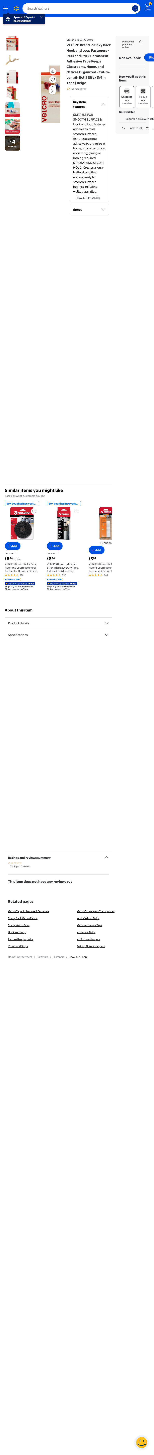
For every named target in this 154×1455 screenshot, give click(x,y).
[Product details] (106, 623)
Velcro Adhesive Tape (89, 925)
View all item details (88, 197)
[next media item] (52, 91)
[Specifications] (106, 635)
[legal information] (140, 41)
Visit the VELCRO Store (80, 39)
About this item (18, 610)
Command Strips (18, 946)
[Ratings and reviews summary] (106, 856)
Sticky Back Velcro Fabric (22, 918)
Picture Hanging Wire (20, 939)
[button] (47, 94)
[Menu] (6, 8)
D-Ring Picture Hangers (91, 946)
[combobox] (81, 8)
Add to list (136, 128)
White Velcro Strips (88, 918)
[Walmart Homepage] (16, 8)
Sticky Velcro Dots (18, 925)
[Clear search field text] (130, 8)
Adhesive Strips (86, 932)
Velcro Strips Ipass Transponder (95, 911)
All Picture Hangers (88, 939)
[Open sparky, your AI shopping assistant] (142, 1443)
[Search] (135, 8)
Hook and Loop (17, 932)
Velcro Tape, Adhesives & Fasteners (28, 911)
